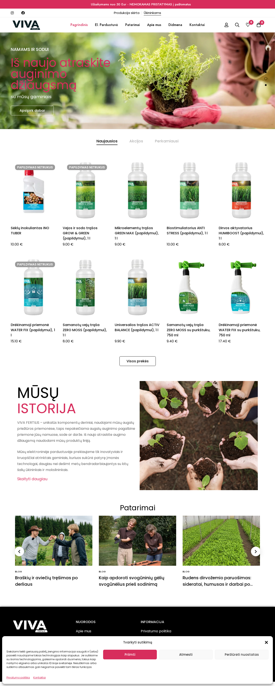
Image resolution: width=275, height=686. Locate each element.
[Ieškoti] (237, 25)
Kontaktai (39, 677)
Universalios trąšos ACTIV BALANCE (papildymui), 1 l (137, 327)
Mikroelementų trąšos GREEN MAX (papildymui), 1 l (137, 233)
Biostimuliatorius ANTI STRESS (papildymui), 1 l (187, 231)
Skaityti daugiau (32, 479)
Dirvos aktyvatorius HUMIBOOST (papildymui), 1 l (241, 233)
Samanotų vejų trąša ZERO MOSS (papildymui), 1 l (85, 330)
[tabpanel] (137, 257)
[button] (266, 642)
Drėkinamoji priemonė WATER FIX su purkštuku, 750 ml (239, 330)
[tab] (107, 141)
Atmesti (185, 654)
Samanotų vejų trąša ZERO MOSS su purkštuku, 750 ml (188, 330)
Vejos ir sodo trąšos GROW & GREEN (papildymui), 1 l (80, 233)
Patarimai (137, 508)
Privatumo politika (18, 677)
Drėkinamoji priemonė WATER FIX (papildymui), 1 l (33, 330)
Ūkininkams (152, 13)
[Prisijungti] (226, 25)
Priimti (130, 654)
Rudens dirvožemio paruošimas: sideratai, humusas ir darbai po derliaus (217, 584)
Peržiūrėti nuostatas (242, 654)
